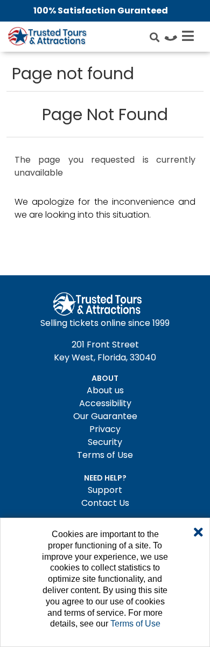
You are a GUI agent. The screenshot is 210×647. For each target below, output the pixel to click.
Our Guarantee (105, 416)
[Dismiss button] (198, 533)
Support (105, 490)
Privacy (105, 429)
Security (105, 442)
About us (105, 390)
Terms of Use (105, 455)
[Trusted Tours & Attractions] (46, 38)
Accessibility (105, 403)
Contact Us (105, 503)
